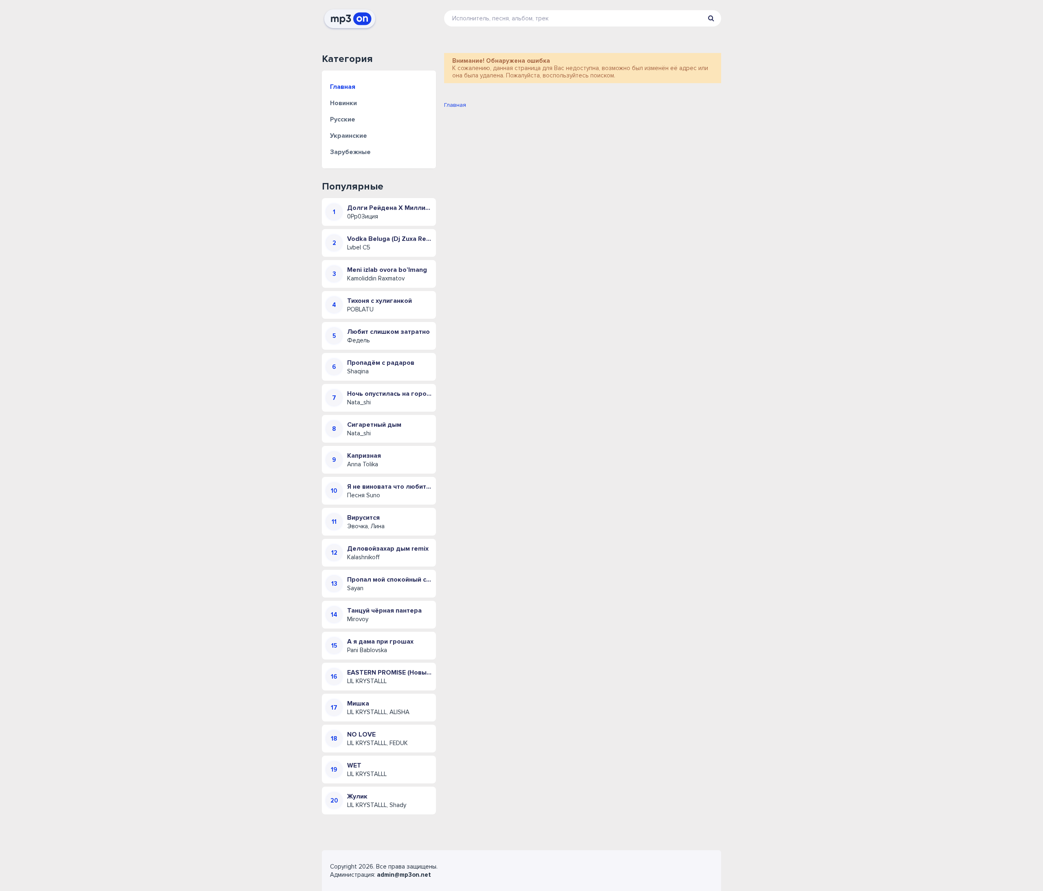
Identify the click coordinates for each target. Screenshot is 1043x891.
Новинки (343, 103)
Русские (342, 119)
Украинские (348, 136)
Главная (342, 87)
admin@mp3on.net (404, 874)
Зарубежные (350, 152)
